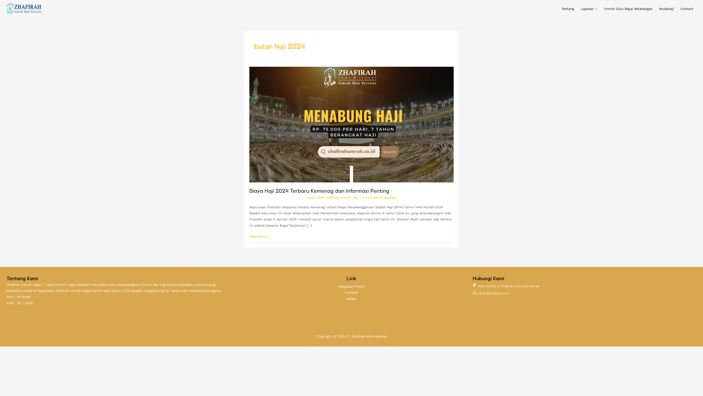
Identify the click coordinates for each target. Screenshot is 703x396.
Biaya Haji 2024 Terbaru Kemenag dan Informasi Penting (319, 190)
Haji (311, 197)
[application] (596, 8)
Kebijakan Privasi (351, 286)
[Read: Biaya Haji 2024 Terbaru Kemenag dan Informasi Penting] (351, 122)
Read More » (259, 235)
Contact (351, 292)
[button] (589, 8)
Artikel (351, 299)
